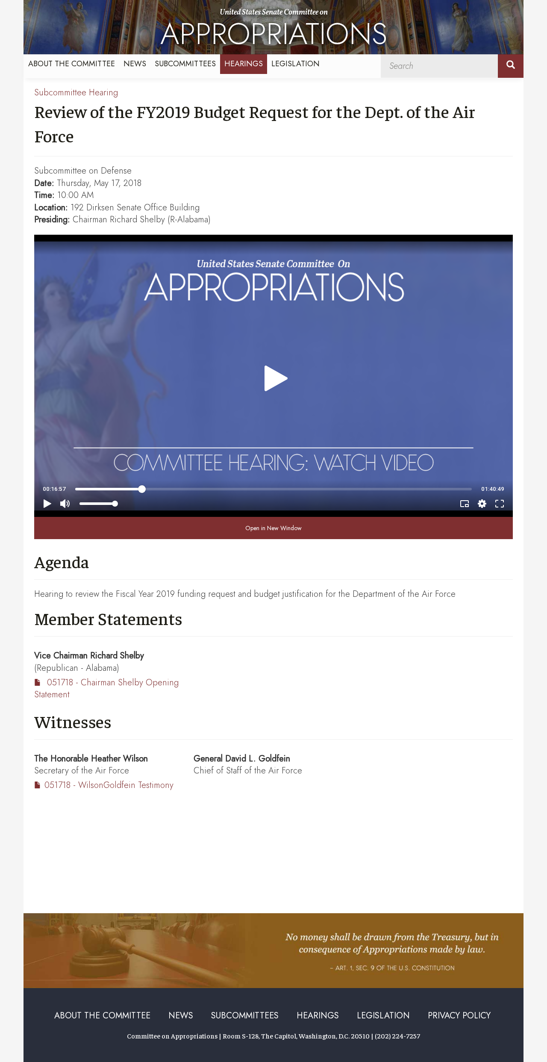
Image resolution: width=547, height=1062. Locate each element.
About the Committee (71, 63)
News (135, 63)
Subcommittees (185, 63)
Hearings (243, 63)
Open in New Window (273, 528)
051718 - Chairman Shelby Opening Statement (106, 688)
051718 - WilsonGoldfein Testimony (109, 785)
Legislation (295, 63)
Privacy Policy (459, 1015)
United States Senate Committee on (273, 30)
